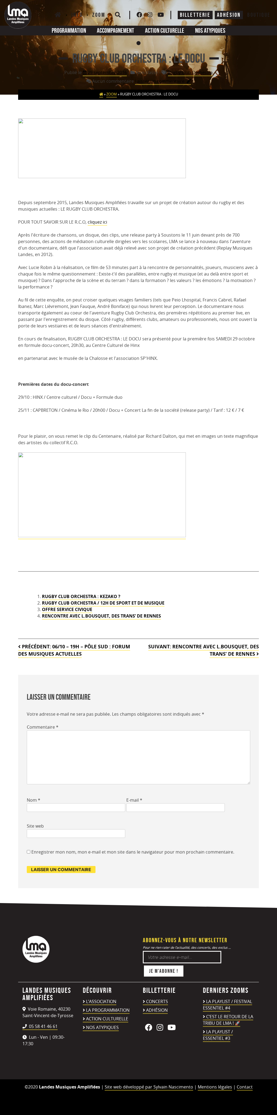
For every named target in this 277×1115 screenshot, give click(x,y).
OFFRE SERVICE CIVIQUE (67, 609)
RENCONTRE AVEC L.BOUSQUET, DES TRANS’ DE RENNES (101, 616)
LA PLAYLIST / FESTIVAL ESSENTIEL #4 (227, 1004)
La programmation (108, 1010)
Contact (245, 1087)
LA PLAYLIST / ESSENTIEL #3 (218, 1035)
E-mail (134, 800)
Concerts (157, 1001)
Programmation (69, 30)
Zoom (98, 15)
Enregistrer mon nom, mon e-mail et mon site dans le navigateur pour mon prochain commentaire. (132, 852)
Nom (33, 800)
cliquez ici (97, 222)
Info (77, 15)
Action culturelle (164, 30)
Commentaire (42, 727)
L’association (101, 1001)
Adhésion (157, 1010)
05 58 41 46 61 (43, 1026)
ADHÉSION (229, 15)
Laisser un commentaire (163, 81)
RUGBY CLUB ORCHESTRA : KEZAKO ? (81, 596)
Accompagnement (115, 30)
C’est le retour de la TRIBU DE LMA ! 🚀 (228, 1020)
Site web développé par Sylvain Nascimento (149, 1087)
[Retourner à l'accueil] (36, 961)
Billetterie (195, 15)
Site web (35, 826)
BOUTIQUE (259, 15)
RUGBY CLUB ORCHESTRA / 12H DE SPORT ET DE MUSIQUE (103, 603)
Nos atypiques (210, 30)
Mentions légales (215, 1087)
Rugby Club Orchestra (190, 72)
